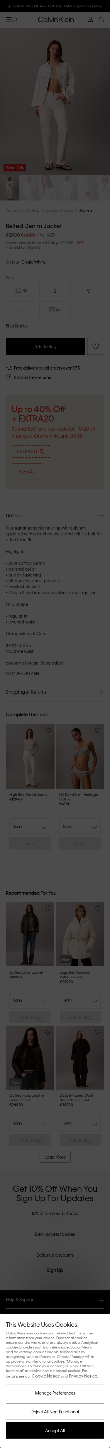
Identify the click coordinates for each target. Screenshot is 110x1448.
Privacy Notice (83, 1375)
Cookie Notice (46, 1375)
